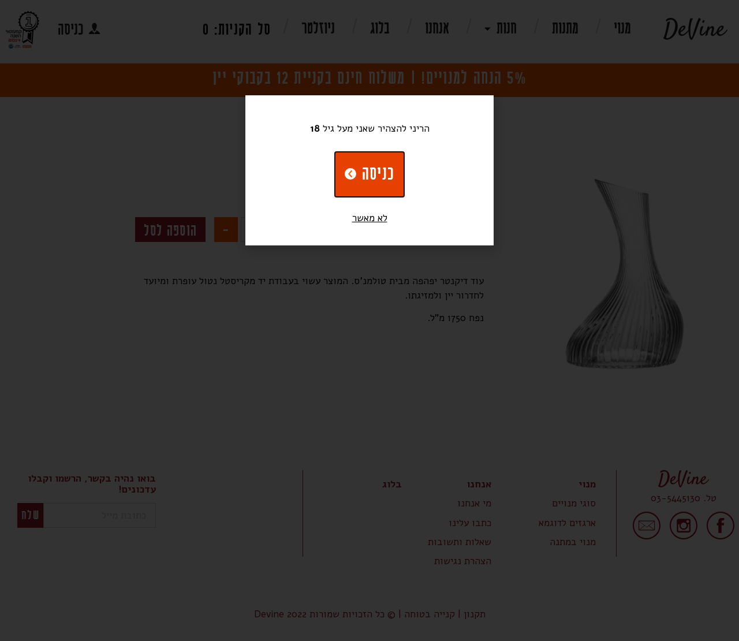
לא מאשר (369, 218)
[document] (369, 320)
